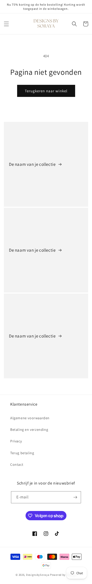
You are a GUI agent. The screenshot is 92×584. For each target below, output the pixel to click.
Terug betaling (22, 453)
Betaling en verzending (29, 429)
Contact (16, 464)
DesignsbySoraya (38, 575)
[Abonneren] (75, 497)
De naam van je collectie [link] (32, 164)
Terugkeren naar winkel (46, 90)
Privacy (16, 441)
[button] (6, 24)
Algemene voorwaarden (30, 418)
